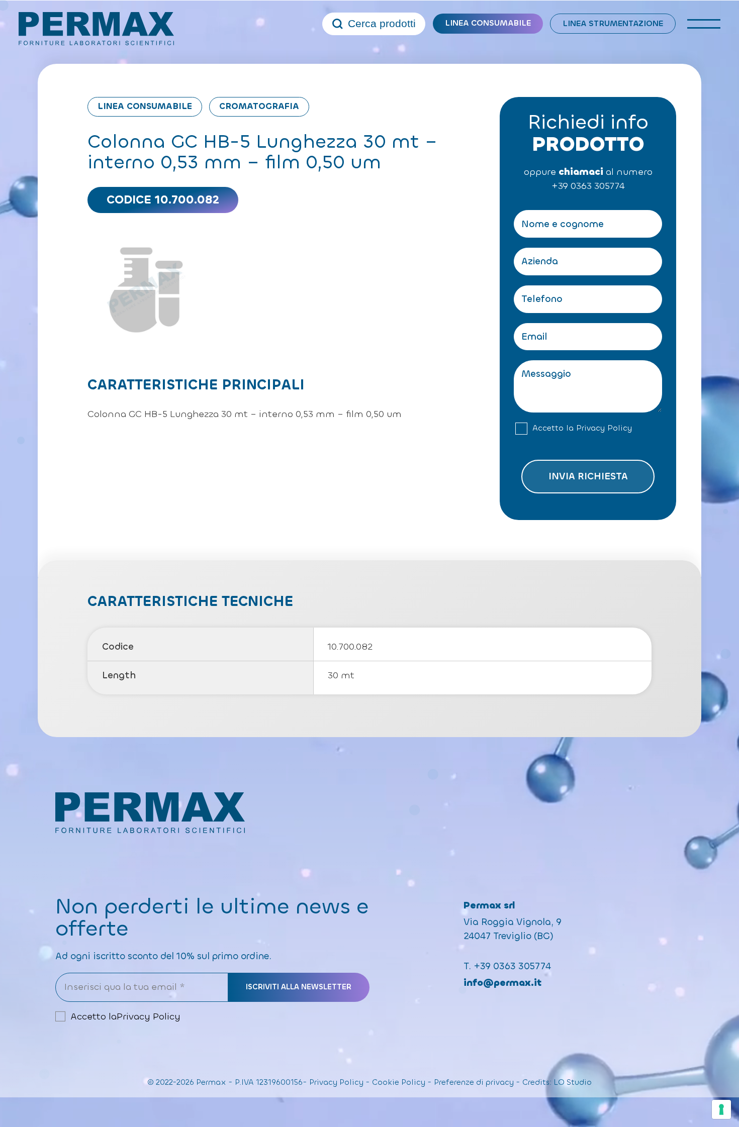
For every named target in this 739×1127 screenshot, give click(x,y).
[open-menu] (704, 24)
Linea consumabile (488, 23)
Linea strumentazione (613, 23)
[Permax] (96, 29)
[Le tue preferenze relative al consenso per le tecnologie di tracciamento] (721, 1109)
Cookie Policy (398, 1082)
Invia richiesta (588, 476)
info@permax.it (502, 983)
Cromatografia (259, 106)
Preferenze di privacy (474, 1082)
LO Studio (572, 1082)
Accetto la (582, 428)
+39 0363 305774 (587, 186)
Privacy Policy (604, 428)
